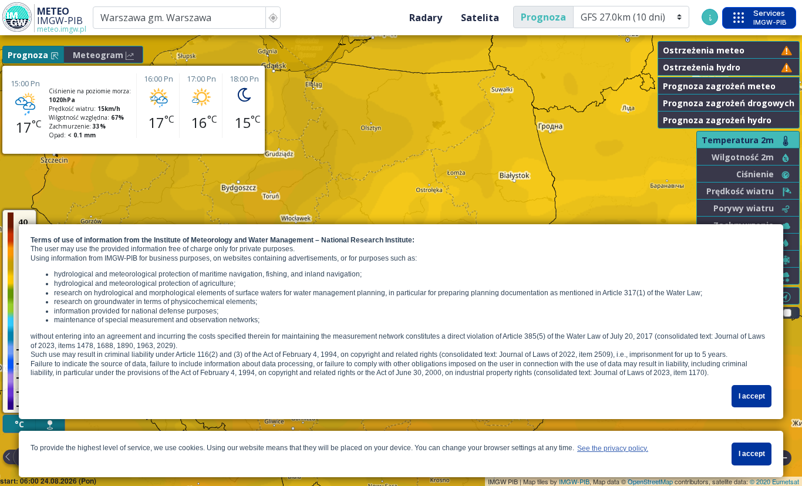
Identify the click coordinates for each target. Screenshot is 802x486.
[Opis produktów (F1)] (710, 17)
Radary (425, 17)
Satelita (480, 17)
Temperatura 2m (738, 140)
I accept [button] (752, 396)
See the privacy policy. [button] (612, 448)
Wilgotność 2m (743, 157)
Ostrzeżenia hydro (701, 67)
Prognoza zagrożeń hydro (717, 120)
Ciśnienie (755, 174)
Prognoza (543, 17)
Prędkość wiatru (740, 191)
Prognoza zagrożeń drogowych (728, 103)
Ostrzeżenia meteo (703, 50)
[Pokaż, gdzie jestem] (273, 17)
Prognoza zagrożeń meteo (719, 86)
